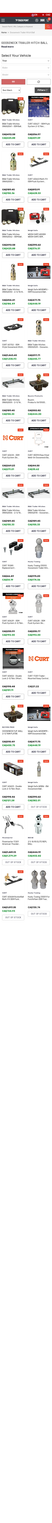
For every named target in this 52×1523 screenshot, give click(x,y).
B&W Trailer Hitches (11, 120)
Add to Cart (13, 144)
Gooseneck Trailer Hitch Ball (22, 32)
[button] (42, 32)
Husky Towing (34, 562)
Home (4, 32)
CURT (30, 120)
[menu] (3, 20)
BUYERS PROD (8, 727)
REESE (31, 838)
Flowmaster (7, 838)
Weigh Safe (33, 230)
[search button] (48, 26)
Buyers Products (35, 396)
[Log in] (37, 20)
